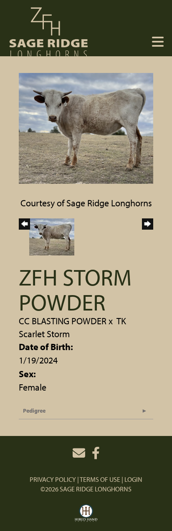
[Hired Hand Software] (86, 513)
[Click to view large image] (86, 127)
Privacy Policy (53, 479)
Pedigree (34, 410)
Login (133, 479)
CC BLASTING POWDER (62, 321)
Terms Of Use (100, 479)
